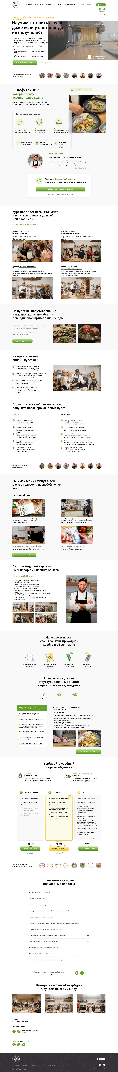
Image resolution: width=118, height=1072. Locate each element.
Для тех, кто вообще (20, 232)
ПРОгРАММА (49, 4)
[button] (99, 57)
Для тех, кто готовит (71, 268)
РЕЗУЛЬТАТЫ (39, 4)
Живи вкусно (27, 582)
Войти (102, 5)
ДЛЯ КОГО (29, 4)
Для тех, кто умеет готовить (70, 232)
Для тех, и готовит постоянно (24, 268)
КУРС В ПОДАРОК (70, 4)
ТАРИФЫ (59, 4)
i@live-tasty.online (19, 1027)
